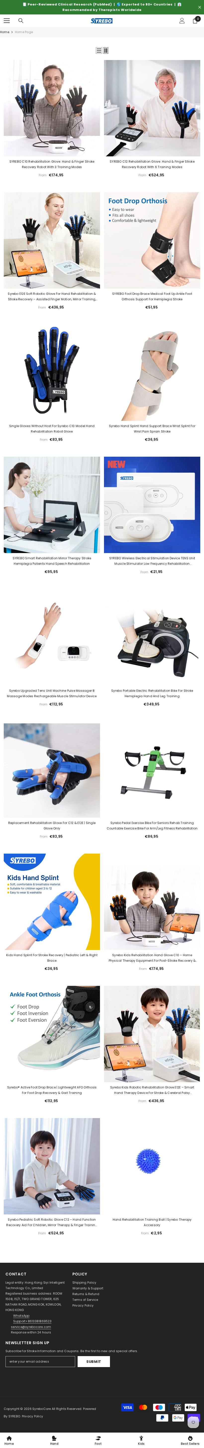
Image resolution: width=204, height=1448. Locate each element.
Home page (24, 32)
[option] (102, 7)
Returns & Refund (86, 1294)
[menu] (7, 21)
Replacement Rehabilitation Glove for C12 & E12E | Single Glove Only (52, 825)
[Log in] (182, 20)
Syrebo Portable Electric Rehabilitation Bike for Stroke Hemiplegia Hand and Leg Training (152, 693)
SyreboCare (42, 1409)
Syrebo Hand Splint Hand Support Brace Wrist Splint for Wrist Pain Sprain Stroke (152, 429)
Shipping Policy (84, 1282)
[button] (99, 50)
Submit (93, 1361)
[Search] (21, 21)
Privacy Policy (83, 1305)
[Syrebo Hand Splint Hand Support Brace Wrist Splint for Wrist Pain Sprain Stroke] (152, 372)
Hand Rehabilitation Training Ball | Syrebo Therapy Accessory (152, 1222)
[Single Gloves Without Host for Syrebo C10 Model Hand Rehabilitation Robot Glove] (52, 372)
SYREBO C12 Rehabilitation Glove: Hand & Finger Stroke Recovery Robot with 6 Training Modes (152, 164)
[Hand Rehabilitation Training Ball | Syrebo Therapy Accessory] (152, 1166)
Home (4, 32)
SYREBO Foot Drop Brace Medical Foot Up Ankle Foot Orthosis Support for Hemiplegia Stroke (152, 296)
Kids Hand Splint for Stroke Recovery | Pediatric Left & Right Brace (52, 958)
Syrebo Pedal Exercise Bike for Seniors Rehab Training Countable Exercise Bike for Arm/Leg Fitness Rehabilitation (152, 825)
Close (200, 7)
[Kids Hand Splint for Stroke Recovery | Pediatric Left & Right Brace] (52, 902)
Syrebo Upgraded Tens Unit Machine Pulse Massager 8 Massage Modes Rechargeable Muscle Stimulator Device (52, 693)
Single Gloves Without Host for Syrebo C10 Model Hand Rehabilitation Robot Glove (52, 429)
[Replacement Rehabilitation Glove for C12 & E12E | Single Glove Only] (52, 769)
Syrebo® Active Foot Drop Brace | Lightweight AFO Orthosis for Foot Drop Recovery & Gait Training (52, 1090)
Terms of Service (85, 1300)
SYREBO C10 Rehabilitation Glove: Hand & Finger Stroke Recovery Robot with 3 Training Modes (52, 164)
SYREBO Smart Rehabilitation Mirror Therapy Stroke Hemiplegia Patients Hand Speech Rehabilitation (52, 561)
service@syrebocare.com (31, 1327)
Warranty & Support (87, 1288)
